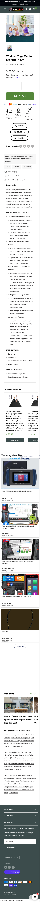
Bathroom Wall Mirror (21, 752)
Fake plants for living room (19, 758)
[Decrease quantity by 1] (8, 86)
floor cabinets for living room (20, 738)
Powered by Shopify (10, 895)
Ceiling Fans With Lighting (12, 769)
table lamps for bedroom (16, 764)
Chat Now (21, 132)
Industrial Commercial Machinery (23, 775)
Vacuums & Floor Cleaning (16, 784)
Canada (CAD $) (10, 857)
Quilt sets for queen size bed (13, 746)
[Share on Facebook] (20, 146)
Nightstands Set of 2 (26, 743)
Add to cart (20, 96)
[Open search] (26, 9)
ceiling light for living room (22, 766)
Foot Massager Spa (29, 778)
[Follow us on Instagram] (9, 867)
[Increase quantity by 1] (19, 86)
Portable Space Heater (12, 781)
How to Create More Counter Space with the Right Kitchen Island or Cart (18, 719)
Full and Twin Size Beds (11, 743)
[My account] (30, 9)
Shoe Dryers (14, 792)
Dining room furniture (18, 735)
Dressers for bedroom (27, 740)
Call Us (21, 126)
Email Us (20, 138)
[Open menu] (5, 9)
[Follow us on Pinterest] (13, 867)
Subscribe (11, 848)
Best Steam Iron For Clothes (13, 778)
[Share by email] (32, 146)
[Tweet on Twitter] (28, 146)
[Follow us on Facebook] (5, 867)
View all (33, 694)
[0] (34, 9)
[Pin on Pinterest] (24, 146)
